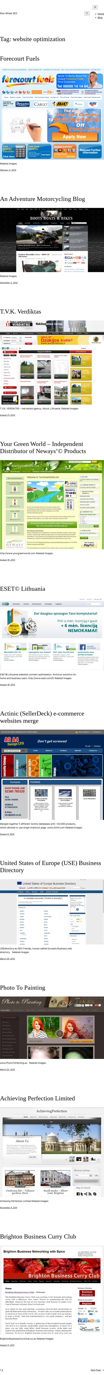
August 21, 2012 (7, 415)
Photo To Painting (22, 987)
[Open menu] (87, 13)
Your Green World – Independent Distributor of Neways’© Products (43, 447)
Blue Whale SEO (8, 13)
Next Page (97, 1370)
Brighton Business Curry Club (38, 1236)
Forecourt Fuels (19, 58)
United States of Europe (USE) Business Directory (50, 866)
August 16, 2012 (7, 560)
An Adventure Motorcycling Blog (42, 198)
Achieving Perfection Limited (37, 1098)
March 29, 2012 (7, 958)
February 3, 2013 (8, 170)
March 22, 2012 (7, 1069)
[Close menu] (95, 7)
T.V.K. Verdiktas (20, 311)
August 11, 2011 (7, 1345)
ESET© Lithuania (22, 588)
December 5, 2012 (9, 282)
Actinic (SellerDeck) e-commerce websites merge (42, 717)
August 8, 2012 (7, 834)
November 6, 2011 (8, 1207)
